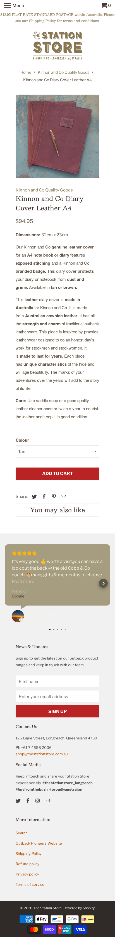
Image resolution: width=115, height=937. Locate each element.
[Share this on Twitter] (33, 497)
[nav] (14, 5)
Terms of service (30, 884)
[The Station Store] (57, 47)
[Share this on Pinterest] (53, 497)
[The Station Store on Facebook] (28, 801)
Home (25, 72)
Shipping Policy (29, 853)
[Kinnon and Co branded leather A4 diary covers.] (57, 136)
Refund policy (27, 864)
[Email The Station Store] (48, 801)
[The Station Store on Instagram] (38, 801)
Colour (22, 440)
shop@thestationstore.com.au (42, 754)
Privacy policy (27, 874)
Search (22, 833)
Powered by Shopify (79, 908)
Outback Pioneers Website (39, 843)
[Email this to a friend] (62, 497)
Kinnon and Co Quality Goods (63, 72)
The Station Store (47, 908)
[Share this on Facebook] (43, 497)
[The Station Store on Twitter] (19, 801)
